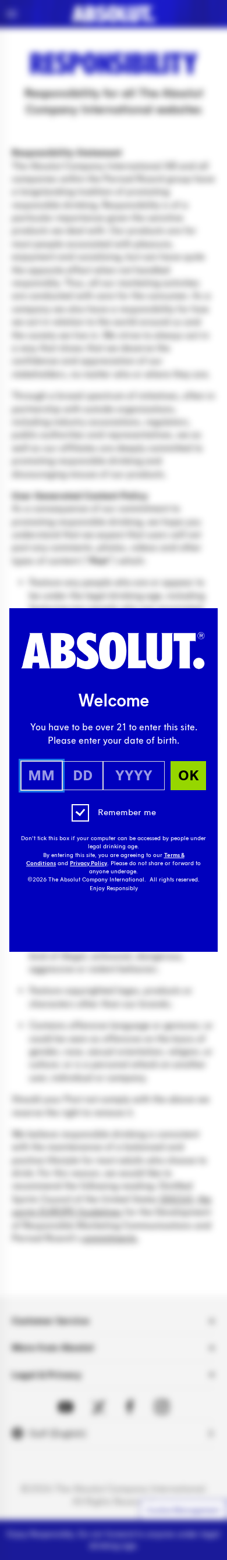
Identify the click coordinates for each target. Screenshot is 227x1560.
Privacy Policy (88, 863)
